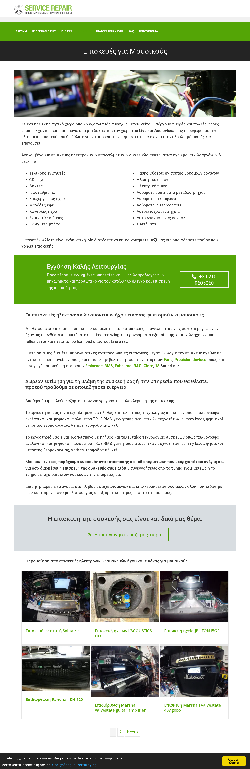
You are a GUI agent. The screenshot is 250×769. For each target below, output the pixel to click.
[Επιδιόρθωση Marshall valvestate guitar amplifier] (125, 695)
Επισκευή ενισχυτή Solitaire (52, 630)
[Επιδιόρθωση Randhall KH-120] (56, 689)
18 (157, 365)
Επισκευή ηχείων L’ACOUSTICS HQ (123, 633)
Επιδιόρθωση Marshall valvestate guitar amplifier (120, 707)
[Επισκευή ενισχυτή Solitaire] (56, 621)
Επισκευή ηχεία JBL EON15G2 (191, 630)
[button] (204, 279)
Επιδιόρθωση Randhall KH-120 (54, 699)
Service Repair (43, 9)
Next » (132, 732)
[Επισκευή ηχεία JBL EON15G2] (194, 621)
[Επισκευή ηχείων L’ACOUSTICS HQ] (125, 621)
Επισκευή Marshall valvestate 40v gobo (192, 707)
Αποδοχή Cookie (234, 761)
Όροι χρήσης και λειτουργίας (74, 765)
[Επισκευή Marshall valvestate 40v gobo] (194, 695)
